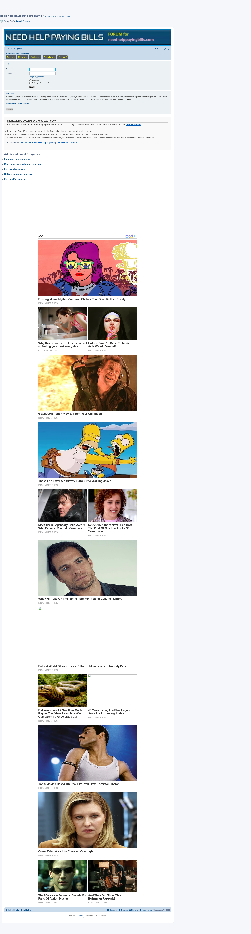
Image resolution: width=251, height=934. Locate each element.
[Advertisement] (70, 8)
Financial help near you (17, 159)
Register (9, 110)
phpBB (80, 915)
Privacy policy (23, 103)
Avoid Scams (23, 21)
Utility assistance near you (18, 174)
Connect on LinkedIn (67, 143)
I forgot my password (36, 77)
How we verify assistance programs (37, 143)
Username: (10, 69)
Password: (10, 73)
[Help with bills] (88, 37)
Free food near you (14, 169)
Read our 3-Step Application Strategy (57, 16)
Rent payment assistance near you (23, 164)
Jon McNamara (133, 124)
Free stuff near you (14, 179)
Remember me (37, 80)
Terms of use (11, 103)
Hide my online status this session (44, 83)
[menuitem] (20, 49)
